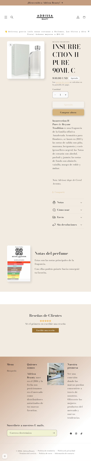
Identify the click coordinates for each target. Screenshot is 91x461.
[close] (89, 31)
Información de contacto (64, 453)
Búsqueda (11, 370)
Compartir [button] (60, 192)
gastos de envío (62, 82)
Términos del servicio (27, 453)
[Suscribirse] (54, 433)
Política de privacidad (66, 451)
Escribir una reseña (45, 330)
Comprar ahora (68, 112)
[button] (6, 17)
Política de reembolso (46, 451)
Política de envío (45, 453)
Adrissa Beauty (29, 451)
